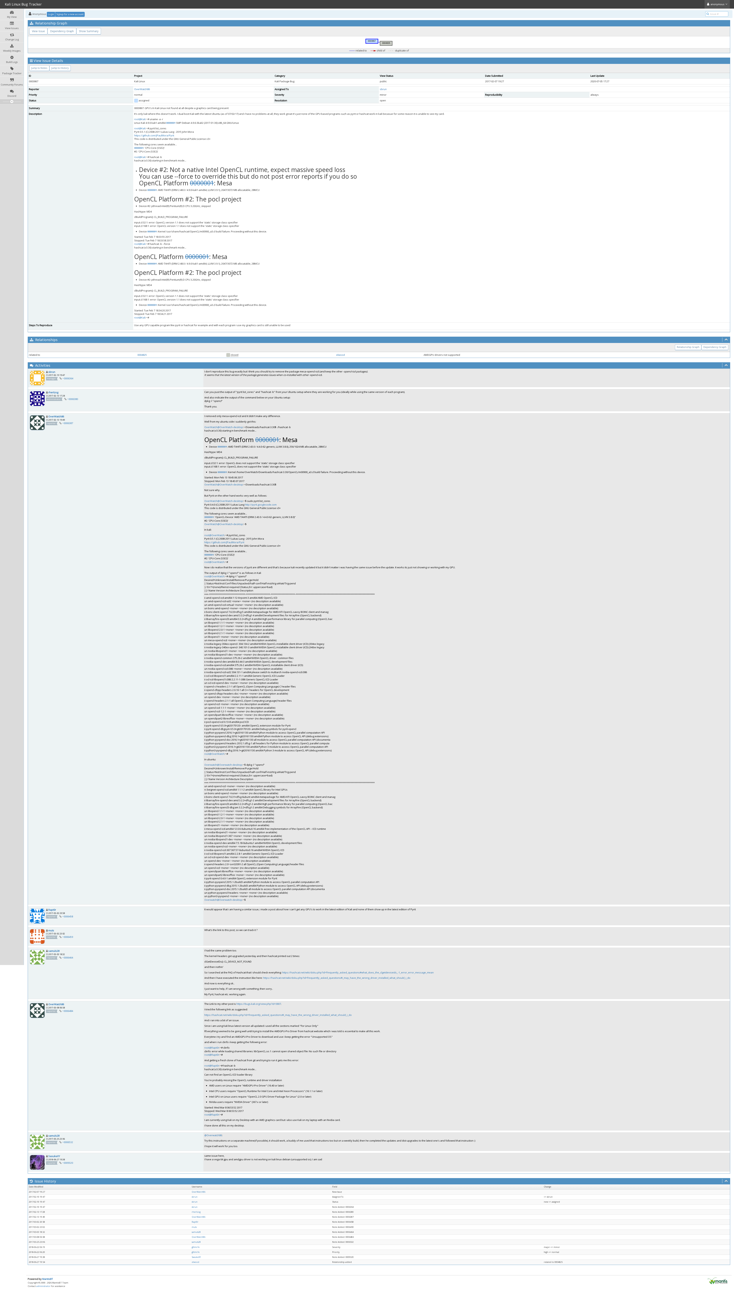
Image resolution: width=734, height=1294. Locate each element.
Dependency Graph (62, 31)
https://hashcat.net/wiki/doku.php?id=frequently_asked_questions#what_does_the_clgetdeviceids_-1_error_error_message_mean (358, 972)
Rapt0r (52, 909)
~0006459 (67, 937)
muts (51, 930)
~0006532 (67, 1142)
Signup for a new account (70, 14)
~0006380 (72, 399)
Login (51, 14)
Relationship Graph (688, 347)
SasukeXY (54, 1156)
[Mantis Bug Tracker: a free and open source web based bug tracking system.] (717, 1280)
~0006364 (67, 378)
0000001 (170, 123)
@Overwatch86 (213, 1135)
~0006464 (67, 957)
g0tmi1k (196, 1247)
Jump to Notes (39, 68)
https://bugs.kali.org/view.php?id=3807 (258, 1004)
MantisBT (47, 1279)
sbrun (383, 89)
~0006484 (67, 1011)
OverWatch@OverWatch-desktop (223, 427)
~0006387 (67, 423)
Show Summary (88, 31)
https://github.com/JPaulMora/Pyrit (154, 135)
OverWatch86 (142, 89)
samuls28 (53, 951)
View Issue (38, 31)
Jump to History (60, 68)
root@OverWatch (214, 535)
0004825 (142, 355)
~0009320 (67, 1163)
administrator (43, 1286)
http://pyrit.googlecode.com (261, 504)
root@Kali (139, 119)
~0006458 (67, 916)
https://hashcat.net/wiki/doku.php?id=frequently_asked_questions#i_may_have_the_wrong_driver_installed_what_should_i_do (336, 978)
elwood (340, 355)
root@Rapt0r (211, 1047)
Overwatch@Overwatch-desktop (223, 764)
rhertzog (53, 392)
